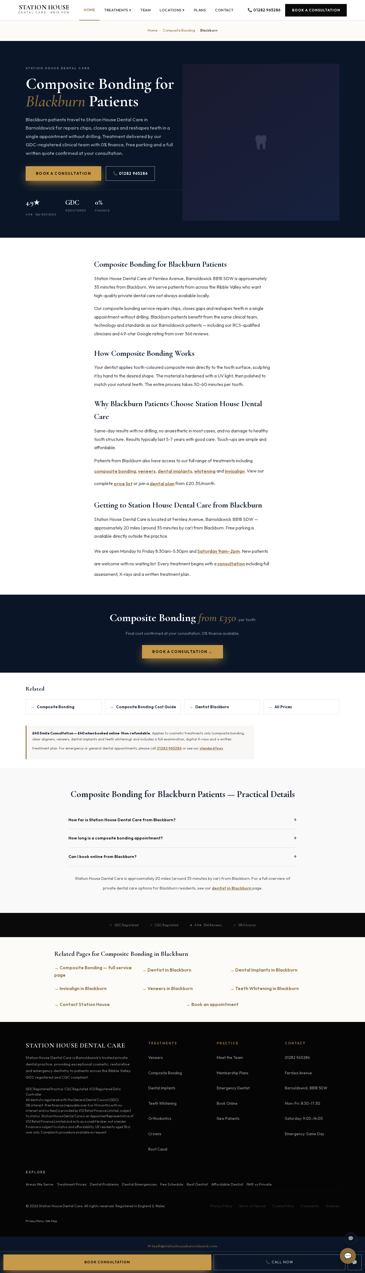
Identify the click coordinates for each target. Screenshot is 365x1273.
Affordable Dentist (227, 1184)
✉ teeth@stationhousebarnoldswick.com (182, 1246)
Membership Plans (232, 1073)
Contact (224, 10)
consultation (231, 563)
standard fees (211, 748)
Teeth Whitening (162, 1103)
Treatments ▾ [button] (117, 10)
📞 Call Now (279, 1262)
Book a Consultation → (182, 651)
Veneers (155, 1058)
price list (123, 483)
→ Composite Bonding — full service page (93, 971)
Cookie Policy (283, 1206)
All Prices (280, 706)
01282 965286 (169, 748)
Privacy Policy (221, 1206)
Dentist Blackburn (209, 706)
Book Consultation (107, 1262)
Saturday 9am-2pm (218, 551)
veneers (147, 471)
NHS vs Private (259, 1184)
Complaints (310, 1206)
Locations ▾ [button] (172, 10)
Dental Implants (161, 1088)
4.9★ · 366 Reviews (41, 214)
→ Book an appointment (212, 1004)
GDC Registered (126, 925)
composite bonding (115, 471)
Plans (200, 10)
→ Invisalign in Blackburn (80, 988)
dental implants (175, 471)
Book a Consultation (316, 10)
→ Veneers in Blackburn (167, 988)
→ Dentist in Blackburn (166, 970)
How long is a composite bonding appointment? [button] (115, 838)
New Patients (228, 1118)
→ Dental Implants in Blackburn (263, 970)
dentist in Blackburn (232, 888)
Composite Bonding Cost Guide (143, 706)
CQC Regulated (166, 925)
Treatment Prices (71, 1184)
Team (145, 10)
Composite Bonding (179, 30)
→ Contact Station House (82, 1004)
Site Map (51, 1221)
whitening (205, 471)
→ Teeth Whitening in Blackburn (264, 988)
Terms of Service (252, 1206)
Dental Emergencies (139, 1184)
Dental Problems (104, 1184)
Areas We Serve (39, 1184)
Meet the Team (230, 1058)
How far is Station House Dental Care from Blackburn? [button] (122, 819)
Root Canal (157, 1149)
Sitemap (332, 1206)
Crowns (154, 1134)
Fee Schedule (171, 1184)
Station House (44, 9)
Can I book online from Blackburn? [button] (102, 856)
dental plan (162, 483)
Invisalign (235, 471)
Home (89, 9)
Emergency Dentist (233, 1088)
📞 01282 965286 (264, 10)
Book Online (227, 1103)
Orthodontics (159, 1118)
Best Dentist (197, 1184)
